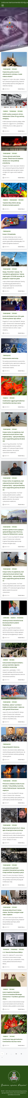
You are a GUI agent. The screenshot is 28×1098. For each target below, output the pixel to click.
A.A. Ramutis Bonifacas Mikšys (13, 952)
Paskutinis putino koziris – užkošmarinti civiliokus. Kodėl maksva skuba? (12, 74)
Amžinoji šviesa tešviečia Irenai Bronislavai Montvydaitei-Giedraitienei (13, 623)
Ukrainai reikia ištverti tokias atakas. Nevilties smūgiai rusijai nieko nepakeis (13, 912)
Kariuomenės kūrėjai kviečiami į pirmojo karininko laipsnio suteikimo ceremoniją (13, 665)
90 (16, 1054)
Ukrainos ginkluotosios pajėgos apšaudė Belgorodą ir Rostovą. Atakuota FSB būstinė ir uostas (13, 532)
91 (21, 1054)
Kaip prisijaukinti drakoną (11, 747)
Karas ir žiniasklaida (9, 234)
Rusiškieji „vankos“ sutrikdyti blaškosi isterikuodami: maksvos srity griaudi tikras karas (13, 707)
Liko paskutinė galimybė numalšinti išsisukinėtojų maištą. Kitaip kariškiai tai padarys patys (13, 870)
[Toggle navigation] (2, 5)
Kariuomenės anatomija (10, 358)
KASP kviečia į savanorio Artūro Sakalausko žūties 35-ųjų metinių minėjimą (13, 116)
